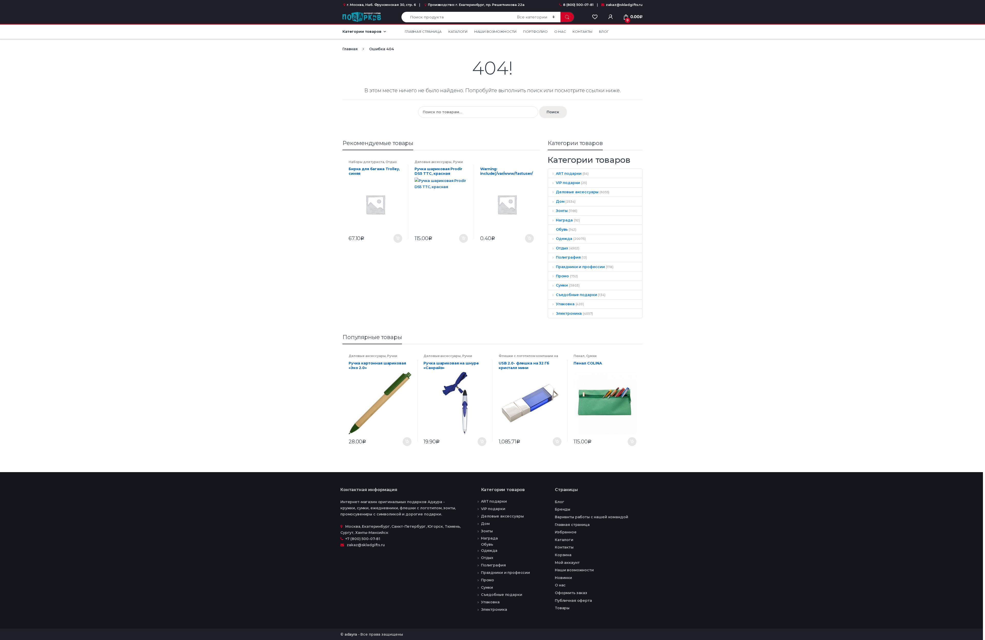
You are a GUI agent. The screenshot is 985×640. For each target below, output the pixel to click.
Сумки (562, 285)
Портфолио (535, 31)
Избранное (566, 532)
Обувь (562, 229)
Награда (564, 220)
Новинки (563, 577)
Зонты (562, 210)
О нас (560, 31)
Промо (562, 276)
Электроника (569, 313)
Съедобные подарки (576, 294)
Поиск (553, 112)
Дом (560, 201)
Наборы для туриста (366, 162)
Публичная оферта (573, 600)
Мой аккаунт (567, 562)
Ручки (458, 162)
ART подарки (569, 173)
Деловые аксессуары (433, 162)
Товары (562, 608)
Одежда (564, 238)
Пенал (579, 356)
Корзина (563, 555)
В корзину (397, 238)
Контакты (582, 31)
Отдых (391, 162)
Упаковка (565, 304)
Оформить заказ (571, 593)
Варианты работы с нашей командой (591, 517)
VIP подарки (568, 182)
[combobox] (456, 17)
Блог (603, 31)
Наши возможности (495, 31)
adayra (350, 634)
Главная (350, 49)
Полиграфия (568, 257)
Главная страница (423, 31)
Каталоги (458, 31)
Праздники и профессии (580, 267)
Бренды (562, 509)
